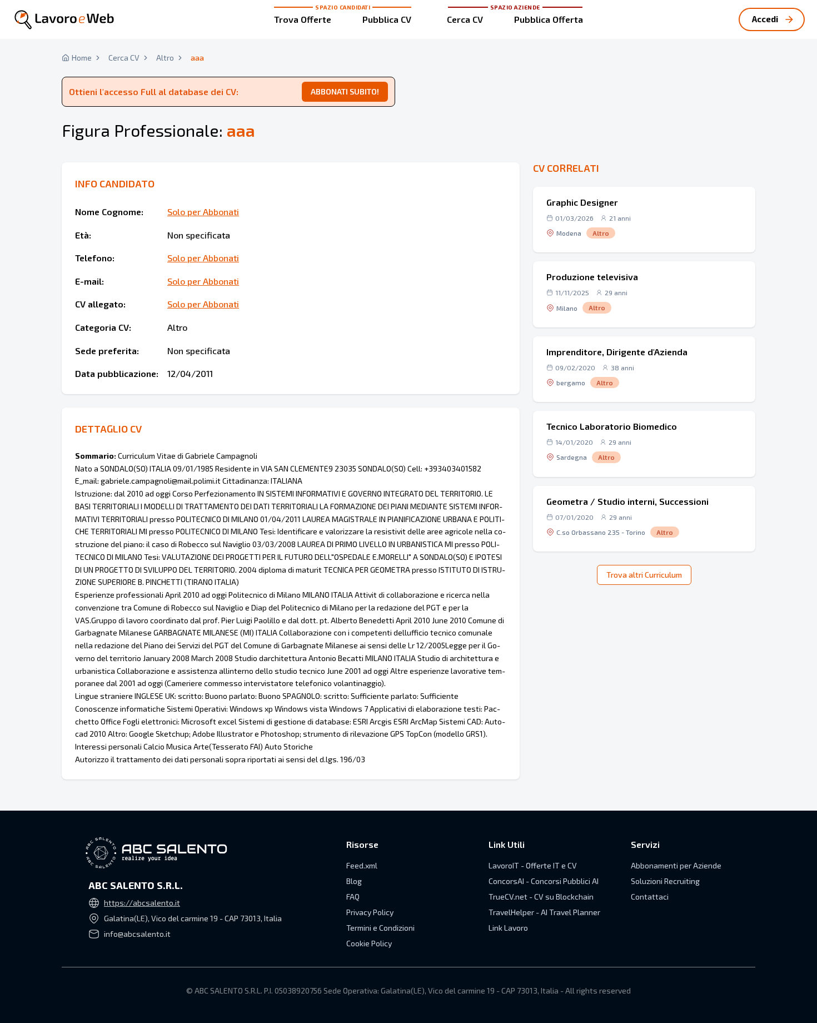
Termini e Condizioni (380, 927)
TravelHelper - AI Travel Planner (544, 912)
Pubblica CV (386, 19)
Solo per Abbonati (203, 211)
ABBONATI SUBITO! (345, 91)
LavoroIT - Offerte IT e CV (533, 865)
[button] (644, 219)
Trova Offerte (302, 19)
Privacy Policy (369, 912)
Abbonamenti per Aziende (676, 865)
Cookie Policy (369, 943)
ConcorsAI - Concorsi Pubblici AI (544, 881)
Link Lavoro (508, 927)
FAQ (353, 896)
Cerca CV (465, 19)
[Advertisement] (644, 100)
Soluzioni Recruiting (665, 881)
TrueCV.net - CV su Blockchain (541, 896)
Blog (354, 881)
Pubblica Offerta (548, 19)
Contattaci (650, 896)
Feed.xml (361, 865)
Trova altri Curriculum (644, 574)
